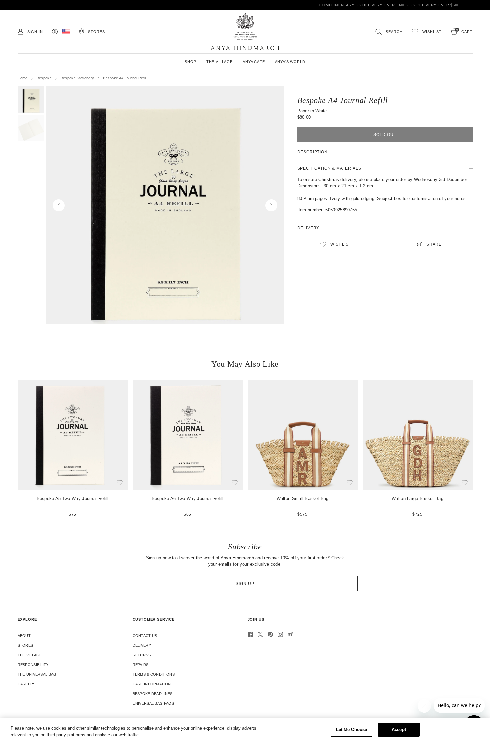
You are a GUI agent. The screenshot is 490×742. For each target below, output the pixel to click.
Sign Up (245, 583)
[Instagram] (280, 634)
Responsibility (33, 665)
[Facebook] (250, 634)
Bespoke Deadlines (153, 694)
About (24, 636)
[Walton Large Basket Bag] (418, 449)
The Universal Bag (37, 674)
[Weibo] (290, 634)
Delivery (142, 645)
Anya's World (290, 62)
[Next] (478, 449)
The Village (30, 655)
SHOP (190, 62)
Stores (25, 645)
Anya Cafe (254, 62)
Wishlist (340, 244)
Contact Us (145, 636)
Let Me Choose (351, 729)
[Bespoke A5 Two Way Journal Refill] (73, 449)
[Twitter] (260, 634)
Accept (399, 729)
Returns (142, 655)
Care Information (152, 684)
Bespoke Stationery (77, 78)
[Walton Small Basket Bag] (303, 449)
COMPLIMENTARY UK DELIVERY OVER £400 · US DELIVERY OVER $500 (245, 5)
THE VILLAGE (219, 62)
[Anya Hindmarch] (245, 31)
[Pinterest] (270, 634)
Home (23, 78)
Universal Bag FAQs (153, 703)
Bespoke (44, 78)
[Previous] (12, 449)
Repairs (141, 665)
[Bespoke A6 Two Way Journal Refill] (188, 449)
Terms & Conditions (154, 674)
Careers (27, 684)
